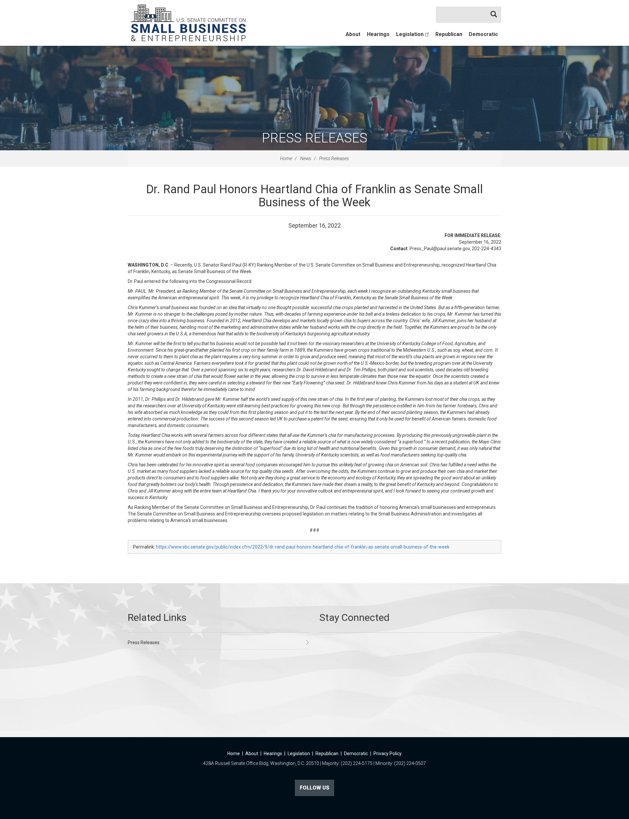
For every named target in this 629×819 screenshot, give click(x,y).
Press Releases (314, 138)
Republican (448, 34)
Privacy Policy (387, 753)
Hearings (378, 34)
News (305, 158)
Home (286, 158)
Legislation (410, 34)
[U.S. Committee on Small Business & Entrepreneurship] (188, 23)
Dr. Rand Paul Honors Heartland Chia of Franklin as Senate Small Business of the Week (314, 195)
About (353, 34)
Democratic (483, 34)
